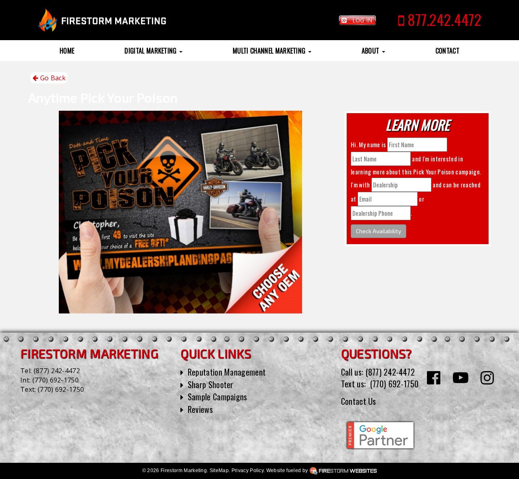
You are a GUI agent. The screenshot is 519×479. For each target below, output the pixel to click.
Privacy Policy (248, 470)
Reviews (200, 409)
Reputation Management (227, 372)
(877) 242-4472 (57, 370)
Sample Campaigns (217, 397)
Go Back (52, 77)
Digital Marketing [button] (151, 51)
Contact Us (358, 401)
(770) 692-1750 (55, 380)
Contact (447, 51)
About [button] (371, 51)
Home (67, 51)
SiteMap (219, 470)
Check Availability (378, 231)
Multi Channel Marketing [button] (270, 51)
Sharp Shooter (211, 384)
